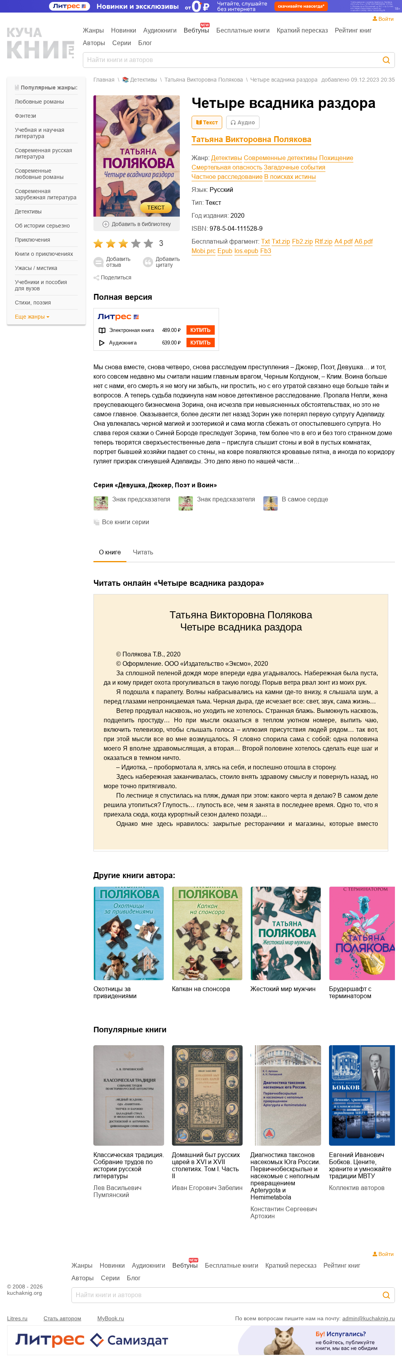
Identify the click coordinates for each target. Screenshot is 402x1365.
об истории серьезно (42, 225)
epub (224, 251)
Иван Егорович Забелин (207, 1188)
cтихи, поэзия (33, 302)
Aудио (246, 122)
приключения (32, 240)
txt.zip (281, 241)
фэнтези (25, 116)
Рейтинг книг (353, 30)
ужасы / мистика (36, 268)
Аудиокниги (160, 30)
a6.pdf (363, 241)
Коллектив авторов (357, 1188)
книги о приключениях (44, 254)
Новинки (123, 30)
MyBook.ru (110, 1318)
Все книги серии (125, 522)
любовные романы (39, 101)
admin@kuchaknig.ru (368, 1318)
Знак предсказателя (141, 499)
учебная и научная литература (39, 133)
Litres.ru (17, 1318)
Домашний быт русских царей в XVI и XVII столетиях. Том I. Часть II (206, 1165)
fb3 (265, 251)
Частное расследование (227, 176)
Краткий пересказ (302, 30)
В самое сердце (305, 499)
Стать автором (62, 1318)
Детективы (226, 158)
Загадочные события (294, 167)
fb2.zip (302, 241)
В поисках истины (290, 176)
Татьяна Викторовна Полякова (203, 80)
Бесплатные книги (243, 30)
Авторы (94, 43)
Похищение (336, 158)
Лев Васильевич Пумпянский (117, 1191)
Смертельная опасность (227, 167)
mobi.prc (204, 251)
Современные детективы (281, 158)
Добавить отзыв (118, 262)
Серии (121, 43)
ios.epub (246, 251)
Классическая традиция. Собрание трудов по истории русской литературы (128, 1165)
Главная (104, 80)
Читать (143, 552)
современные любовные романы (39, 174)
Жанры (93, 30)
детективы (28, 211)
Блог (145, 43)
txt (265, 241)
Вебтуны (196, 30)
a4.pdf (343, 241)
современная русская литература (43, 153)
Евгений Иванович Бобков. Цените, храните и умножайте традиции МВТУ (360, 1165)
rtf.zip (324, 241)
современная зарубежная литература (46, 194)
